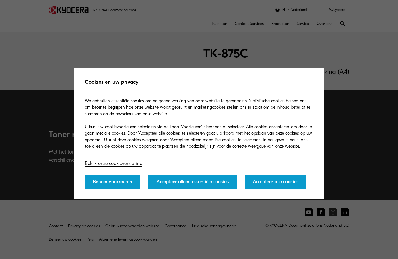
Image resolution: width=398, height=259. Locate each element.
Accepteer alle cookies (275, 181)
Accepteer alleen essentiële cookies (192, 181)
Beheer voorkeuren (112, 181)
